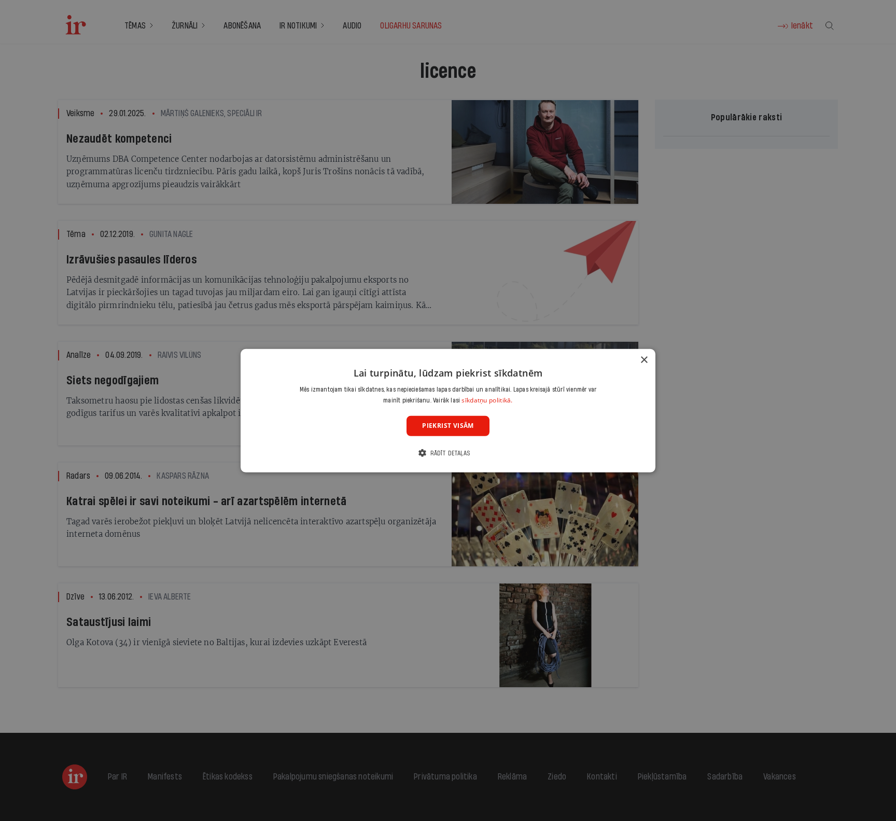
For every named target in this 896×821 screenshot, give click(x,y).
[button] (448, 453)
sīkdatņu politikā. (486, 400)
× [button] (644, 360)
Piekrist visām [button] (448, 425)
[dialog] (448, 410)
